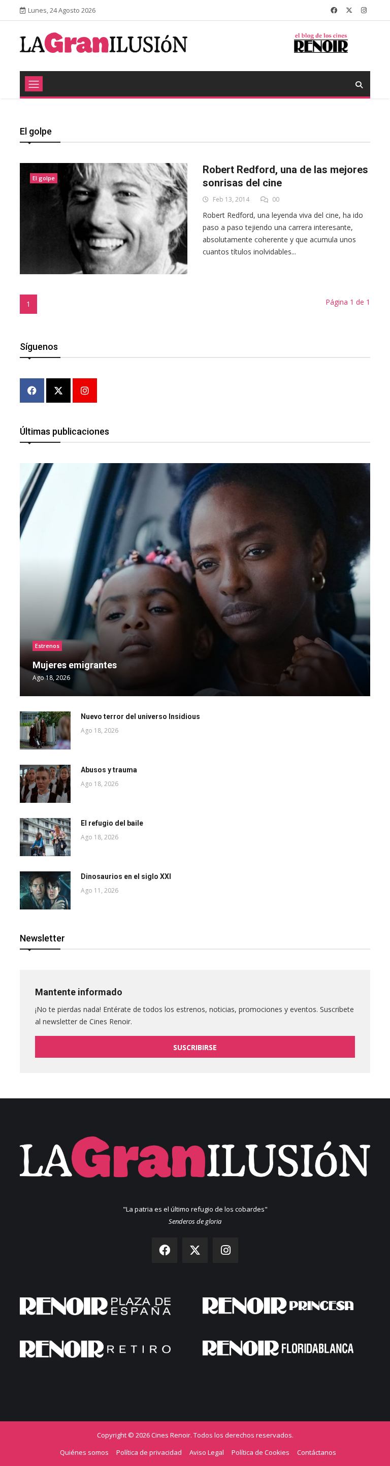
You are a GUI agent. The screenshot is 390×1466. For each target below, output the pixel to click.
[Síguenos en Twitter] (349, 10)
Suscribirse (195, 1047)
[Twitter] (58, 391)
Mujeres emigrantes (74, 665)
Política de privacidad (149, 1452)
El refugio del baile (112, 823)
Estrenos (47, 645)
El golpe (43, 178)
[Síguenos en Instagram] (364, 10)
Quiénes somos (84, 1452)
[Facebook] (32, 391)
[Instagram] (85, 391)
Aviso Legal (206, 1452)
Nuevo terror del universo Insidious (140, 716)
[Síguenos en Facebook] (334, 10)
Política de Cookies (260, 1452)
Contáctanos (316, 1452)
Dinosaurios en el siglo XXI (126, 876)
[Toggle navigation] (34, 83)
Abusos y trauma (109, 770)
